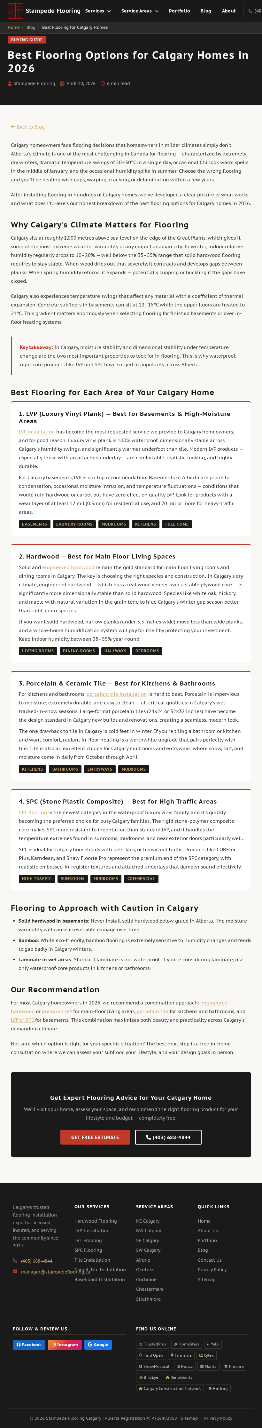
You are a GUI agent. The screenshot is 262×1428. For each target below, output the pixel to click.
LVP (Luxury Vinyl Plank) (65, 413)
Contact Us (210, 1260)
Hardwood (42, 556)
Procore (236, 1366)
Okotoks (145, 1270)
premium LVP (57, 1011)
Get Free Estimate (95, 1137)
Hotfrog (220, 1388)
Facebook (32, 1344)
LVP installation (37, 432)
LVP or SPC (22, 1020)
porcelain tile (152, 1011)
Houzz (187, 1366)
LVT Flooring (88, 1240)
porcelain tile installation (117, 694)
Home (204, 1221)
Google (101, 1344)
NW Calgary (148, 1231)
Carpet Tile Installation (100, 1270)
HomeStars (189, 1344)
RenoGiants (181, 1377)
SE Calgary (147, 1240)
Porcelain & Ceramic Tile (66, 683)
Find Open (153, 1355)
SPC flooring (33, 812)
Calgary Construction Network (172, 1388)
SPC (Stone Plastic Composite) (75, 801)
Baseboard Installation (99, 1279)
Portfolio (179, 11)
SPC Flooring (88, 1250)
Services (95, 11)
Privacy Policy (212, 1270)
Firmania (183, 1355)
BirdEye (151, 1377)
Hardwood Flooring (95, 1221)
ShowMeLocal (156, 1366)
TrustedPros (155, 1344)
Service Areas (137, 11)
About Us (208, 1231)
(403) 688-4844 (172, 1137)
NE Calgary (147, 1221)
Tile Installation (92, 1260)
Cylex (209, 1355)
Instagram (67, 1344)
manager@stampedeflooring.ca (55, 1272)
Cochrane (146, 1279)
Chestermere (150, 1289)
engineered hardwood (68, 567)
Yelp (215, 1344)
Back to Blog (31, 127)
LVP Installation (92, 1231)
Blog (206, 11)
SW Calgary (148, 1250)
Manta (211, 1366)
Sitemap (207, 1279)
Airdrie (143, 1260)
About (229, 11)
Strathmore (148, 1299)
